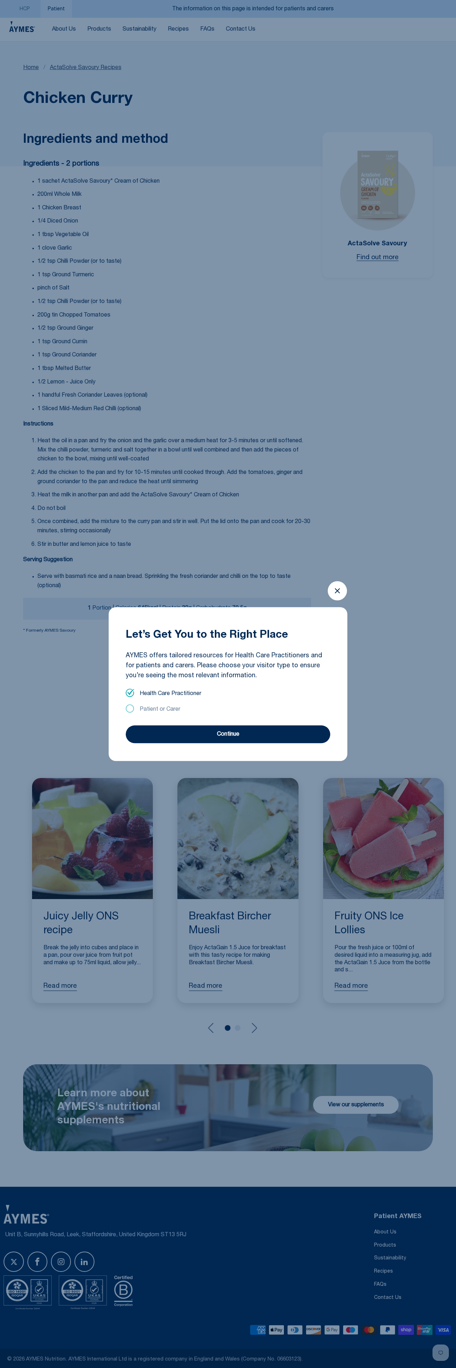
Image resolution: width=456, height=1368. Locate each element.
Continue (228, 734)
